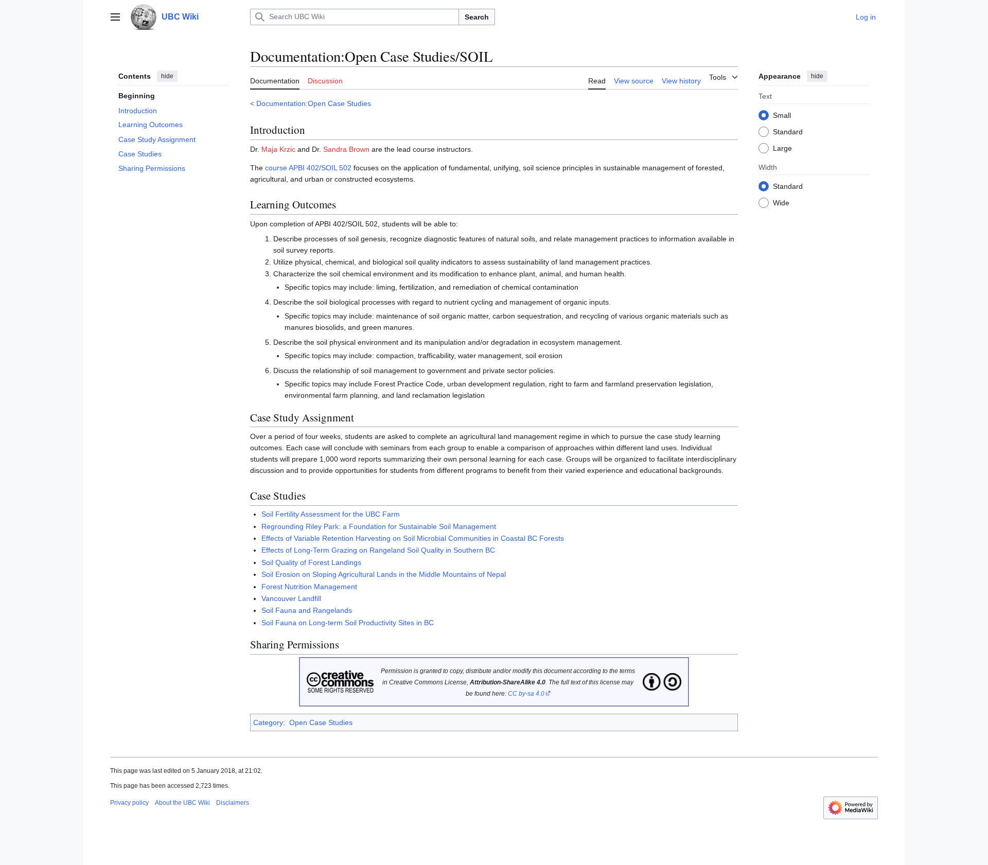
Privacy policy (129, 802)
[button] (115, 17)
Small (782, 115)
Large (782, 148)
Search (477, 17)
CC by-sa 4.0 (526, 693)
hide (167, 76)
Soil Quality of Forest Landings (311, 562)
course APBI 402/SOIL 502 (308, 168)
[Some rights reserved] (340, 681)
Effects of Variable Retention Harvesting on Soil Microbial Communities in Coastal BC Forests (412, 538)
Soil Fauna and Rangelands (306, 610)
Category (268, 722)
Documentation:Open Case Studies (313, 103)
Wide (781, 202)
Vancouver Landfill (291, 598)
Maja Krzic (278, 149)
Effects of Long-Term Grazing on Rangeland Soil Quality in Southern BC (378, 550)
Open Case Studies (320, 722)
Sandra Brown (346, 149)
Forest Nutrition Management (309, 586)
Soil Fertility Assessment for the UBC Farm (330, 514)
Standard (788, 131)
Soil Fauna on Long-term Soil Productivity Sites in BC (347, 623)
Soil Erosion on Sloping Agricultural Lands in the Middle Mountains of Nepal (383, 574)
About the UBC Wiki (182, 802)
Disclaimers (232, 802)
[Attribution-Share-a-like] (662, 681)
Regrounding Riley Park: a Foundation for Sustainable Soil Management (378, 526)
